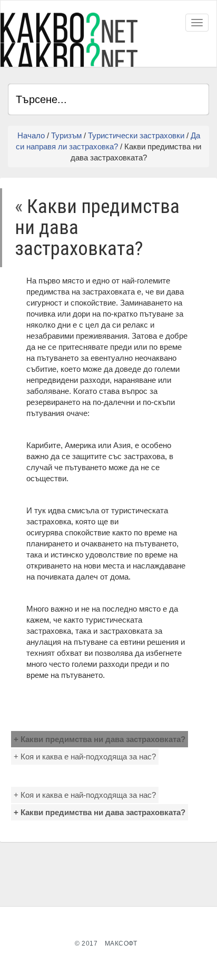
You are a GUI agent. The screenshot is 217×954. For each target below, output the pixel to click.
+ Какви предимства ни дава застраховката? (99, 739)
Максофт (121, 943)
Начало (31, 135)
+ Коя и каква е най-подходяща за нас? (85, 756)
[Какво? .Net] (69, 40)
